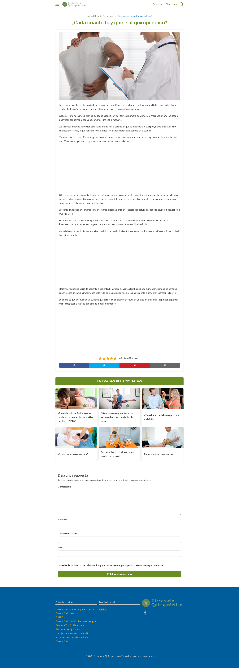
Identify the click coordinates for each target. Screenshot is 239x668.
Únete (174, 4)
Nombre (63, 519)
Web (60, 547)
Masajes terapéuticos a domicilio (72, 633)
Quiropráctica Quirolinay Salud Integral (75, 609)
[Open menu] (57, 4)
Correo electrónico (69, 533)
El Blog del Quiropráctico (104, 16)
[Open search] (182, 4)
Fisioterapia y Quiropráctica (69, 629)
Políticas (103, 609)
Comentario (65, 486)
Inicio (89, 16)
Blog (168, 4)
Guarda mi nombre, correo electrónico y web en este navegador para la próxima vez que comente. (110, 565)
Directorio (158, 4)
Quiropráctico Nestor (66, 613)
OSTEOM (60, 617)
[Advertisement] (119, 167)
